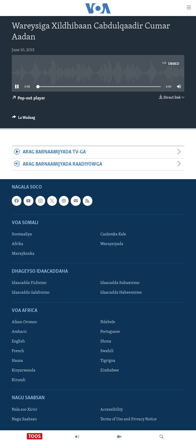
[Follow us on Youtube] (28, 201)
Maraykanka (23, 254)
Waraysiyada (111, 244)
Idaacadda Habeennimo (121, 293)
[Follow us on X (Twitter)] (52, 201)
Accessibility (111, 410)
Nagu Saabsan (24, 419)
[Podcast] (64, 201)
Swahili (107, 351)
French (18, 351)
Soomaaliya (22, 234)
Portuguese (110, 332)
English (18, 341)
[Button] (23, 119)
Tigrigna (107, 361)
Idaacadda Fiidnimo (29, 283)
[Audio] (77, 436)
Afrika (17, 244)
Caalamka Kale (113, 234)
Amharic (19, 332)
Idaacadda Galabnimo (31, 293)
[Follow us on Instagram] (40, 201)
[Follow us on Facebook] (16, 201)
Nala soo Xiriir (24, 410)
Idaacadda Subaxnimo (119, 283)
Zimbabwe (109, 370)
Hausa (17, 361)
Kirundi (19, 380)
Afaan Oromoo (24, 322)
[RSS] (87, 201)
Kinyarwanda (23, 370)
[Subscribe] (75, 201)
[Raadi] (161, 436)
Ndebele (107, 322)
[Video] (119, 436)
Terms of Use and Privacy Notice (128, 419)
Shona (105, 341)
